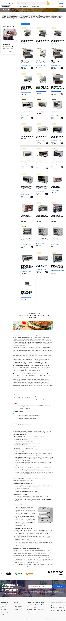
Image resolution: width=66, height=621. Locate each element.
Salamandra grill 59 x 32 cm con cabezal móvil (42, 41)
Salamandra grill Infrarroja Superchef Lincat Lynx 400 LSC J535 (42, 162)
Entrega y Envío (4, 604)
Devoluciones (3, 609)
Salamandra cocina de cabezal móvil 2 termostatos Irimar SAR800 (57, 87)
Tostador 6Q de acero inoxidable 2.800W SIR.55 (42, 216)
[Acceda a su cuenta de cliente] (53, 3)
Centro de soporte (60, 0)
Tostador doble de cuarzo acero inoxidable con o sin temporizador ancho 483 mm (57, 240)
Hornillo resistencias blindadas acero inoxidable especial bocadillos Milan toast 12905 (27, 267)
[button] (61, 6)
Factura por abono (17, 607)
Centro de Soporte (4, 612)
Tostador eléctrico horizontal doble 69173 (26, 216)
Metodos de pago (4, 606)
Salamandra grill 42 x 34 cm (27, 136)
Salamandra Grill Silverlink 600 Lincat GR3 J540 (57, 161)
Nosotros (3, 611)
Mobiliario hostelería (30, 612)
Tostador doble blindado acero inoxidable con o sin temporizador (42, 239)
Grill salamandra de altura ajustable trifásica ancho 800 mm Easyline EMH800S (42, 87)
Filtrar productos (25, 23)
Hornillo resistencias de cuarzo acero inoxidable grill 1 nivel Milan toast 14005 (26, 293)
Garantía (2, 607)
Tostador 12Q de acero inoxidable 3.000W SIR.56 (57, 216)
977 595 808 (50, 0)
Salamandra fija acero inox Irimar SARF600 (57, 137)
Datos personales (17, 604)
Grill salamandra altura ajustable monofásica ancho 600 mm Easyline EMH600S (26, 88)
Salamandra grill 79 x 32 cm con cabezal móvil (57, 41)
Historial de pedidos (18, 606)
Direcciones (16, 609)
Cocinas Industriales (30, 611)
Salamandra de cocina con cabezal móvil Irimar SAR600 (57, 61)
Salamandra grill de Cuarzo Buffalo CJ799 (27, 161)
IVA (59, 3)
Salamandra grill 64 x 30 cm (42, 111)
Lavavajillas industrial (31, 609)
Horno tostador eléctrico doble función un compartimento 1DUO (27, 187)
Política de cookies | (29, 618)
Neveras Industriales (30, 606)
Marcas (2, 614)
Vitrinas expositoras (30, 607)
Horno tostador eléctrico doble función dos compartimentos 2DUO (42, 187)
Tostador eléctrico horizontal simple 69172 (56, 187)
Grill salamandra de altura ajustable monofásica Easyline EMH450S (42, 61)
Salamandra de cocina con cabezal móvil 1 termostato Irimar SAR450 (27, 61)
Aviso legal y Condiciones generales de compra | (42, 618)
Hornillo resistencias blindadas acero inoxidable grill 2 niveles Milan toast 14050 (27, 240)
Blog (53, 618)
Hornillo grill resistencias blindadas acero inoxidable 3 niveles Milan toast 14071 (57, 266)
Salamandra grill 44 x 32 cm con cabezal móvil (27, 41)
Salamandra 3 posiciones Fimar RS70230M (41, 266)
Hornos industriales (30, 604)
